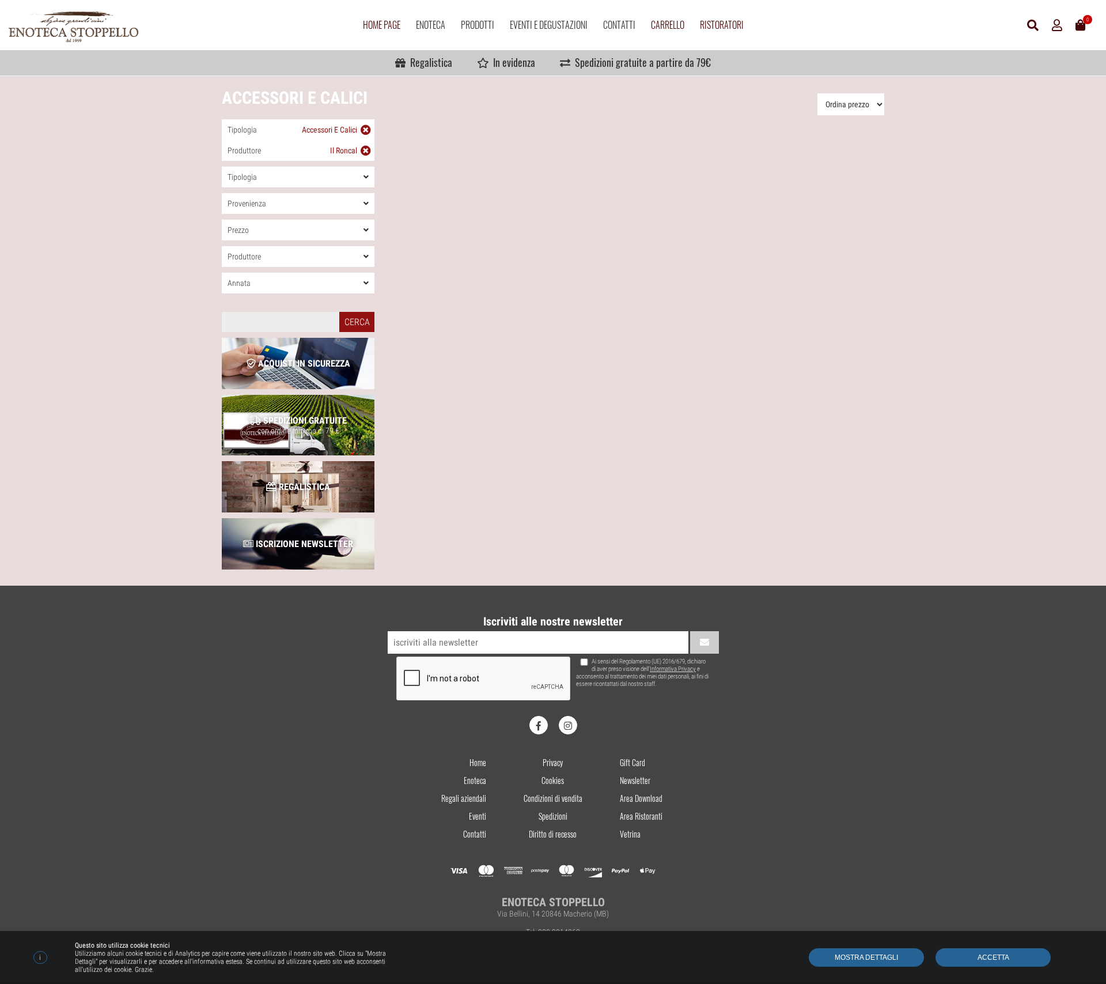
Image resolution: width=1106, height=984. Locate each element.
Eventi (477, 816)
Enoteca (430, 25)
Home (477, 762)
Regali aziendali (463, 798)
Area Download (641, 798)
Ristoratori (722, 25)
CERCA (357, 321)
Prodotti (477, 25)
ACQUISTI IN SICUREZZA (303, 363)
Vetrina (630, 834)
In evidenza (511, 62)
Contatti (619, 25)
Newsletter (635, 780)
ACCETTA (993, 957)
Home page (381, 25)
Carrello (667, 25)
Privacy (553, 762)
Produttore (292, 150)
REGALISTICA (303, 486)
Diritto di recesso (553, 834)
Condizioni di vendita (553, 798)
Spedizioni (553, 816)
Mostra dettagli (866, 957)
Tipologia (292, 129)
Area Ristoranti (641, 816)
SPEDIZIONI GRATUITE (302, 425)
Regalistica (429, 62)
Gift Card (632, 762)
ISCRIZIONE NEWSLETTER (303, 543)
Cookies (552, 780)
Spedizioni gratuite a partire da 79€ (640, 62)
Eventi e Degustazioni (549, 25)
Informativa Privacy (673, 669)
